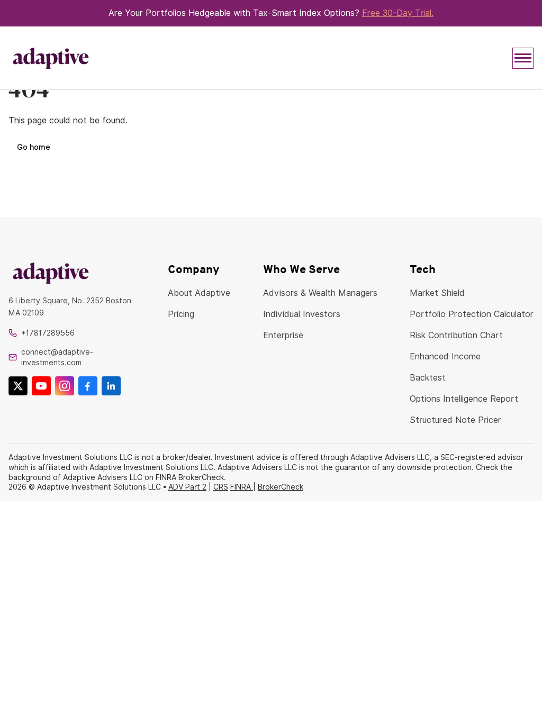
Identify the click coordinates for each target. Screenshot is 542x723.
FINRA (241, 487)
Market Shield (437, 293)
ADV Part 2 (187, 487)
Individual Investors (301, 314)
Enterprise (283, 335)
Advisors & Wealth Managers (320, 293)
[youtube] (41, 385)
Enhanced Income (445, 356)
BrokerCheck (280, 487)
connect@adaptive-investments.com (57, 357)
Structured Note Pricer (455, 420)
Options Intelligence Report (464, 399)
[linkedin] (111, 385)
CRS (220, 487)
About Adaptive (199, 293)
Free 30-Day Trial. (397, 13)
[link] (72, 272)
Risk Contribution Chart (456, 335)
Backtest (428, 378)
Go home (33, 147)
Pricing (181, 314)
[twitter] (18, 385)
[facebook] (87, 385)
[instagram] (64, 385)
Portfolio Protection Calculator (472, 314)
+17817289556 (48, 333)
